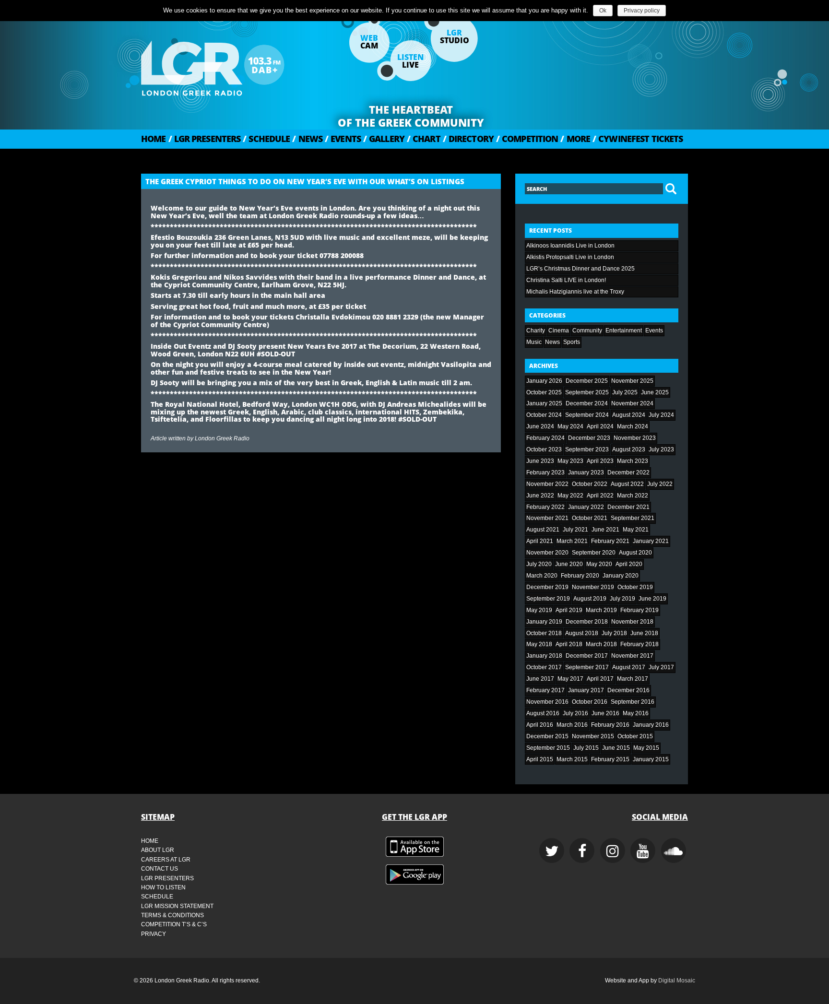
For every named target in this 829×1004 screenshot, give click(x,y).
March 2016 (572, 724)
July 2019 (622, 598)
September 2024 (587, 415)
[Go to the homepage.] (237, 65)
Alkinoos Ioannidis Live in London (570, 245)
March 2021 (572, 541)
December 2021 (628, 507)
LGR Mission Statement (177, 906)
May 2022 (570, 495)
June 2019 (652, 598)
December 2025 (587, 381)
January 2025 (544, 403)
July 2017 (661, 667)
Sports (571, 342)
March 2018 (601, 644)
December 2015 (547, 736)
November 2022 (547, 484)
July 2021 (575, 529)
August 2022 (627, 484)
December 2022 (628, 472)
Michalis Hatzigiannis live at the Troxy (575, 291)
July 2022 (660, 484)
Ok (602, 10)
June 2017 (540, 678)
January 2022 (586, 507)
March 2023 (632, 461)
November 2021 (547, 518)
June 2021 (605, 529)
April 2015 (539, 759)
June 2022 (540, 495)
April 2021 (539, 541)
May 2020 (599, 564)
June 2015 (616, 747)
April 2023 (600, 461)
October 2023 (544, 449)
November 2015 (593, 736)
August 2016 (542, 713)
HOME (153, 138)
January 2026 (544, 381)
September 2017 (587, 667)
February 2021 (610, 541)
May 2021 (636, 529)
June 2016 (605, 713)
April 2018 (569, 644)
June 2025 (655, 392)
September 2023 (587, 449)
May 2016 (636, 713)
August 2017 (628, 667)
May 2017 (570, 678)
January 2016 (651, 724)
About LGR (157, 850)
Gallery (383, 138)
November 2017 (632, 655)
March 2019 (601, 610)
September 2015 (548, 747)
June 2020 (569, 564)
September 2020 (594, 552)
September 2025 (587, 392)
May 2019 (539, 610)
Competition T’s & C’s (174, 924)
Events (343, 138)
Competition (527, 138)
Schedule (266, 138)
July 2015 (586, 747)
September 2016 (632, 701)
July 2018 (614, 633)
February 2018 (639, 644)
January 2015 (651, 759)
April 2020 (629, 564)
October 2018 (544, 633)
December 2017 (587, 655)
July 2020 (539, 564)
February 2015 (610, 759)
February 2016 (610, 724)
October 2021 (589, 518)
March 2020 (541, 575)
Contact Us (159, 868)
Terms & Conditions (172, 915)
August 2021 (542, 529)
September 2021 (632, 518)
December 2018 (587, 621)
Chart (423, 138)
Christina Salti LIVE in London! (566, 280)
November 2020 (547, 552)
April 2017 (600, 678)
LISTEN (410, 61)
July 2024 (661, 415)
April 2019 (569, 610)
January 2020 (621, 575)
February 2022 (545, 507)
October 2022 (589, 484)
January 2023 (586, 472)
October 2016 (589, 701)
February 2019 (639, 610)
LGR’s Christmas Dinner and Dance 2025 (580, 268)
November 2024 (632, 403)
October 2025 (544, 392)
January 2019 (544, 621)
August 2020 (635, 552)
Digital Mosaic (676, 980)
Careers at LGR (165, 859)
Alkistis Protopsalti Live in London (570, 257)
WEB (369, 42)
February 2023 (545, 472)
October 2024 (544, 415)
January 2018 (544, 655)
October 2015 (635, 736)
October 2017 (544, 667)
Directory (468, 138)
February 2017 (545, 690)
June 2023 (540, 461)
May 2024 (570, 426)
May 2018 (539, 644)
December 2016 (628, 690)
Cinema (558, 330)
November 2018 (632, 621)
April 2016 (539, 724)
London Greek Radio (222, 438)
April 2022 (600, 495)
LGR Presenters (204, 138)
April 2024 (600, 426)
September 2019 (548, 598)
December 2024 (587, 403)
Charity (535, 330)
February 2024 (545, 438)
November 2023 (635, 438)
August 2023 (628, 449)
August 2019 (589, 598)
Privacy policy (642, 10)
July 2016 (575, 713)
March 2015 (572, 759)
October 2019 (635, 587)
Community (587, 330)
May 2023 (570, 461)
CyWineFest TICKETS (637, 138)
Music (534, 342)
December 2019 (547, 587)
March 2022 (632, 495)
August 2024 (628, 415)
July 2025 (625, 392)
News (307, 138)
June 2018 (644, 633)
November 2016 (547, 701)
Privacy (153, 934)
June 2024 (540, 426)
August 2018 (581, 633)
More (575, 138)
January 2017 (586, 690)
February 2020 (580, 575)
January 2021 (651, 541)
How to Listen (163, 887)
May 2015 (646, 747)
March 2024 (632, 426)
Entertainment (623, 330)
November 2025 (632, 381)
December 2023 (589, 438)
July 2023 (661, 449)
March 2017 (632, 678)
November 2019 (593, 587)
